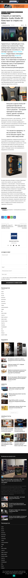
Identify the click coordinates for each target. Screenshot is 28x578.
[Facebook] (8, 245)
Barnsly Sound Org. (6, 25)
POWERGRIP (4, 327)
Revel (2, 331)
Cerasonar (3, 303)
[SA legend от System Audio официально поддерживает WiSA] (4, 511)
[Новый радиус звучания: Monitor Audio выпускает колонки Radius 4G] (4, 408)
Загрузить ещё (13, 412)
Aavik (2, 291)
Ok (14, 575)
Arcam (2, 295)
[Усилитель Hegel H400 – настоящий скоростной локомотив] (4, 498)
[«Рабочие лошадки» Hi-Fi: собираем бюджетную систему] (4, 366)
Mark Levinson (4, 317)
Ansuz (2, 293)
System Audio (4, 334)
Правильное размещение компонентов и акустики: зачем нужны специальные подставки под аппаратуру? (17, 371)
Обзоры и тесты (4, 13)
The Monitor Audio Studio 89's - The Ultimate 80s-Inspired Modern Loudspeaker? (14, 209)
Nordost (3, 325)
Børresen (3, 301)
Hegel (2, 309)
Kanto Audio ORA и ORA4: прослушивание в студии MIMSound (6, 444)
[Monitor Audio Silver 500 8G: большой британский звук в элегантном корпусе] (7, 423)
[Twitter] (14, 245)
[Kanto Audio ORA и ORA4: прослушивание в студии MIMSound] (7, 437)
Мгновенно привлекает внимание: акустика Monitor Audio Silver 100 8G (20, 444)
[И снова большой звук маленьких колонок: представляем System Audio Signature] (4, 505)
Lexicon (3, 315)
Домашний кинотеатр (18, 12)
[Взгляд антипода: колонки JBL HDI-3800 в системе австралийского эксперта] (14, 468)
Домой (2, 10)
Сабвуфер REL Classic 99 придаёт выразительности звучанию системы (7, 227)
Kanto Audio (4, 313)
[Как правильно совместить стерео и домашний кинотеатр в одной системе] (4, 360)
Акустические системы (10, 12)
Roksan (2, 332)
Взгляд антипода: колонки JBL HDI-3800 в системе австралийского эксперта (13, 480)
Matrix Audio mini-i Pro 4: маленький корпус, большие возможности (20, 430)
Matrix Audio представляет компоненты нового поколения (21, 227)
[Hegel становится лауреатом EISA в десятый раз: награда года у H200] (4, 389)
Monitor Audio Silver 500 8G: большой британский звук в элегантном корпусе (7, 430)
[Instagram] (11, 245)
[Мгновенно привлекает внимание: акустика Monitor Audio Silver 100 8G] (21, 437)
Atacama (3, 297)
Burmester (3, 299)
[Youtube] (19, 245)
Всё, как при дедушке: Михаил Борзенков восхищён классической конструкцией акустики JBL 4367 (17, 378)
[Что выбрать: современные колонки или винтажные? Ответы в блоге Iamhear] (14, 349)
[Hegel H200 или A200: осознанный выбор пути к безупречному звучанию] (4, 401)
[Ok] (26, 573)
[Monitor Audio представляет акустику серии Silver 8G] (4, 395)
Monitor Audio (8, 10)
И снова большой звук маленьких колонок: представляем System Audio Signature (17, 504)
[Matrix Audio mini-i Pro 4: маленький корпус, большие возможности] (21, 423)
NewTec (3, 323)
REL (2, 329)
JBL (2, 311)
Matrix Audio (4, 319)
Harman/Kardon (4, 307)
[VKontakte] (17, 245)
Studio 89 (18, 55)
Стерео (9, 13)
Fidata (2, 305)
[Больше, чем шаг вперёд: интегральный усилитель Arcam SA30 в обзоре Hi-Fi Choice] (4, 518)
